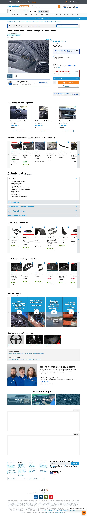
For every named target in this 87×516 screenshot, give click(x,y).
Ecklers (57, 493)
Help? (77, 78)
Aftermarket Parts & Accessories (16, 359)
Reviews (30, 472)
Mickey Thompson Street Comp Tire (40, 239)
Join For (74, 94)
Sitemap (44, 510)
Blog (8, 471)
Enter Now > (49, 18)
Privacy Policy (68, 465)
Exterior (43, 14)
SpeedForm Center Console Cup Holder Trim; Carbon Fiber (16, 275)
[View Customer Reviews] (56, 41)
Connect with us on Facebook (51, 473)
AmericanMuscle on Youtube (55, 473)
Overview (31, 462)
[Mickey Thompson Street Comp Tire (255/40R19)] (40, 231)
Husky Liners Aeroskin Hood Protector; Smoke (63, 154)
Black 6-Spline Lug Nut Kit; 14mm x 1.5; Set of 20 (16, 239)
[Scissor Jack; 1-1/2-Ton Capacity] (76, 231)
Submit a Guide (32, 466)
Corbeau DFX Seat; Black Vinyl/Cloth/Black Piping (64, 239)
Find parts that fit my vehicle (14, 35)
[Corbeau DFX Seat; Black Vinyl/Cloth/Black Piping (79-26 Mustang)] (64, 231)
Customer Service (22, 469)
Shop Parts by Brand (11, 467)
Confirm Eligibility (58, 58)
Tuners (69, 14)
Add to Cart (69, 83)
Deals (9, 14)
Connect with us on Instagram (58, 473)
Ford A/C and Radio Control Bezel (39, 275)
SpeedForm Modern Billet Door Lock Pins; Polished (52, 275)
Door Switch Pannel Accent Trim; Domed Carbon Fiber (39, 154)
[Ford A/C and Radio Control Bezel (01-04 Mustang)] (40, 267)
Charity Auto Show (33, 469)
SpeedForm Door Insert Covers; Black (16, 154)
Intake (47, 14)
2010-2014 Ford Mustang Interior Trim (52, 21)
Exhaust (38, 14)
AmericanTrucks (41, 493)
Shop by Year (10, 466)
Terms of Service (59, 512)
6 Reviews (63, 41)
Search (59, 6)
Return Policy (21, 466)
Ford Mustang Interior (27, 353)
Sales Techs (31, 471)
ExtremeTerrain (51, 493)
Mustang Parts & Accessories (15, 353)
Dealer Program (32, 470)
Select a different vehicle (59, 78)
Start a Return (21, 465)
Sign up (75, 463)
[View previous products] (8, 154)
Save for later (67, 86)
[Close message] (79, 18)
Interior (52, 14)
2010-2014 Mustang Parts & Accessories (16, 21)
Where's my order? (22, 464)
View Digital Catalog (11, 473)
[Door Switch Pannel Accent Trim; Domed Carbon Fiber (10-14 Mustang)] (40, 146)
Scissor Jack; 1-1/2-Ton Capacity (76, 238)
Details (34, 2)
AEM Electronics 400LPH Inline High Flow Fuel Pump (28, 240)
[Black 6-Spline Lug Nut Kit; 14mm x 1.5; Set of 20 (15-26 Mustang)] (16, 231)
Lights (57, 14)
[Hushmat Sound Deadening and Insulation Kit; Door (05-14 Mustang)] (76, 146)
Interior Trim (38, 359)
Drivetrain (27, 14)
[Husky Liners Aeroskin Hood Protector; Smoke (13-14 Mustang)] (64, 146)
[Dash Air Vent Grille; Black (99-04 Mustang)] (28, 267)
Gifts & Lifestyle (15, 14)
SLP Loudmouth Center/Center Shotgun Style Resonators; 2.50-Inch (52, 240)
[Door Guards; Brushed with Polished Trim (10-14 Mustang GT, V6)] (52, 146)
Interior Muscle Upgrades (29, 359)
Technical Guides (11, 470)
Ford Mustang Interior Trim (38, 353)
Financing (9, 469)
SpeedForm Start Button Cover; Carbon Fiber (76, 275)
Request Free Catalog (12, 472)
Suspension (63, 14)
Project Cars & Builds (11, 462)
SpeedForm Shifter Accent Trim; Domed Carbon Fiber (63, 275)
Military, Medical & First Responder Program (22, 473)
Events (8, 464)
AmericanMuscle (32, 493)
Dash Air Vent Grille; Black (27, 275)
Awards (30, 464)
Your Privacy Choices (62, 510)
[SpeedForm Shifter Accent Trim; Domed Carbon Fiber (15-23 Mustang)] (64, 267)
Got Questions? (21, 467)
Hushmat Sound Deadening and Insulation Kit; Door (76, 154)
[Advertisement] (43, 421)
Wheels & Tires (75, 14)
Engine (33, 14)
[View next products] (78, 154)
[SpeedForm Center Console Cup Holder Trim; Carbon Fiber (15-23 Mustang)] (16, 267)
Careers (30, 467)
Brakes (22, 14)
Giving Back (31, 465)
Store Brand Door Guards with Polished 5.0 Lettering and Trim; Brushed (28, 155)
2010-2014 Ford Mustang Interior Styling (34, 21)
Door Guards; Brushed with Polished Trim (51, 154)
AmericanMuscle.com (18, 6)
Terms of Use (21, 475)
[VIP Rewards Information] (75, 65)
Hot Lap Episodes (11, 465)
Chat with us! (21, 470)
